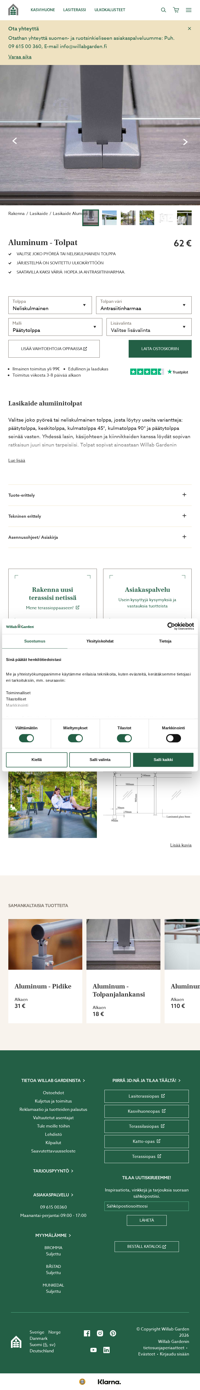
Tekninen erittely (24, 516)
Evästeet (146, 1354)
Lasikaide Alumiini (70, 214)
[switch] (75, 738)
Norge (54, 1332)
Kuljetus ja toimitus (53, 1101)
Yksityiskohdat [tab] (100, 641)
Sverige (37, 1332)
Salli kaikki (163, 760)
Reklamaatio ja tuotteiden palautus (53, 1109)
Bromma (53, 1248)
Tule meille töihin (53, 1126)
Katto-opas (144, 1141)
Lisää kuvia (181, 845)
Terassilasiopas (144, 1126)
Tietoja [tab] (165, 641)
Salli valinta (100, 760)
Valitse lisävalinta (130, 330)
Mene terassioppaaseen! (51, 598)
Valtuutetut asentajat (53, 1118)
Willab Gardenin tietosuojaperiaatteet (166, 1345)
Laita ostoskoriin (160, 349)
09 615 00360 (53, 1207)
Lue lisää (16, 460)
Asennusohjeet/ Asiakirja (33, 537)
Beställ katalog (144, 1246)
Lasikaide (39, 214)
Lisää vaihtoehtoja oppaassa (51, 349)
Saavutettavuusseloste (53, 1151)
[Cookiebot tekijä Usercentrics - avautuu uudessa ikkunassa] (171, 626)
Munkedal (53, 1285)
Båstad (53, 1266)
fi (46, 1345)
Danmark (38, 1338)
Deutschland (42, 1351)
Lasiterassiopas (144, 1096)
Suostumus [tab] (34, 641)
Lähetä (147, 1220)
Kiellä (37, 760)
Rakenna (16, 214)
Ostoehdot (53, 1093)
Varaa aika (20, 56)
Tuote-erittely (21, 495)
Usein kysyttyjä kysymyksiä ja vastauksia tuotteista (147, 597)
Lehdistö (53, 1134)
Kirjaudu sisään (174, 1354)
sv (51, 1345)
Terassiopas (143, 1156)
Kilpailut (53, 1143)
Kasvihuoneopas (144, 1111)
